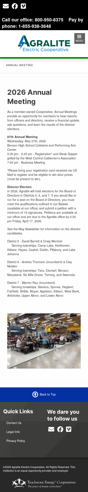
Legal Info (13, 432)
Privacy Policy (15, 441)
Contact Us (13, 423)
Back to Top (48, 394)
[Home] (44, 43)
